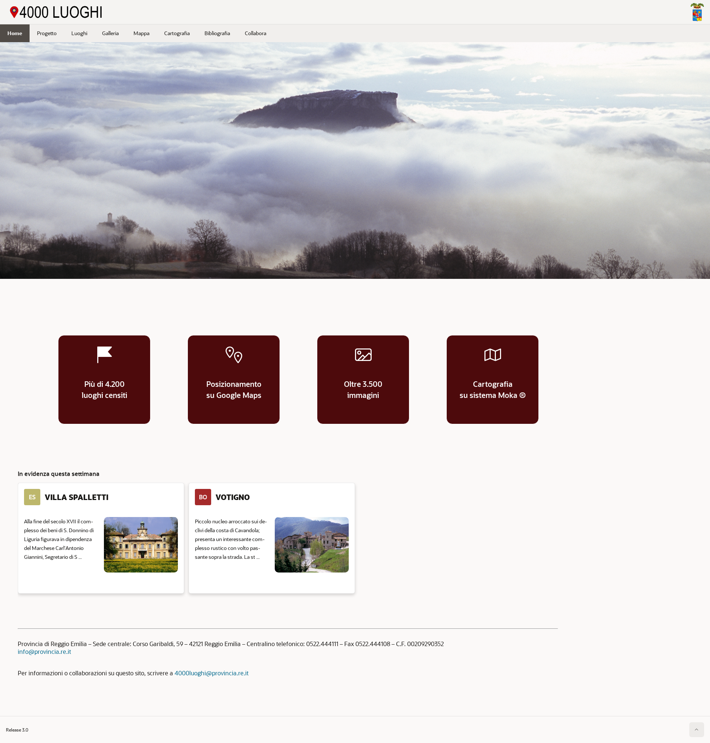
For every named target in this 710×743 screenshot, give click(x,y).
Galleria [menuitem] (110, 33)
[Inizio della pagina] (696, 729)
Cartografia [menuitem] (177, 33)
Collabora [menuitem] (255, 33)
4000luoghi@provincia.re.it (211, 673)
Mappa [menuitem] (141, 33)
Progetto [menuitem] (47, 33)
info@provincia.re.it (44, 651)
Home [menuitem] (14, 33)
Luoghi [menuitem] (79, 33)
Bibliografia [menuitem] (217, 33)
